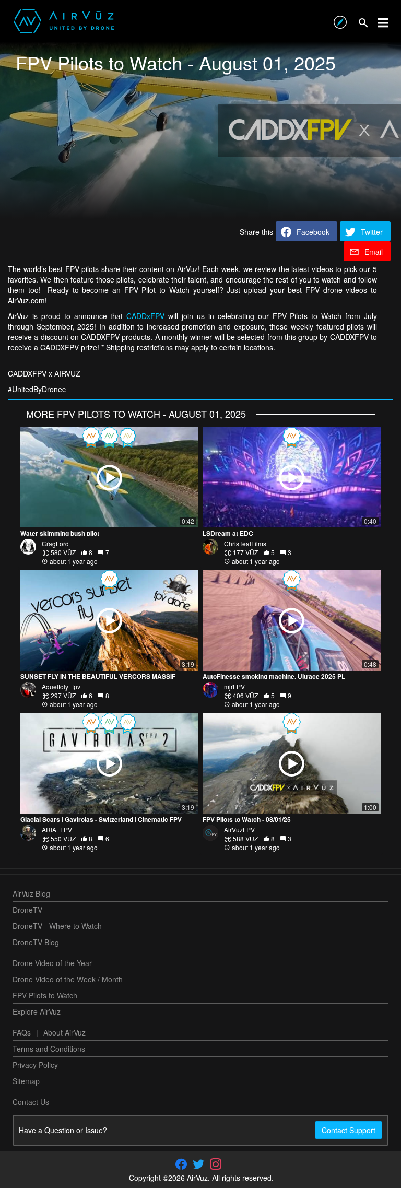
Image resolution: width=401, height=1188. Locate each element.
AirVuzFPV (239, 829)
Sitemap (26, 1081)
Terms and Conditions (49, 1048)
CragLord (55, 543)
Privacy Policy (35, 1065)
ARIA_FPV (57, 829)
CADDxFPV (145, 316)
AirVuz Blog (31, 893)
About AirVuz (64, 1032)
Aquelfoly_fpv (61, 686)
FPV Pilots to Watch (45, 995)
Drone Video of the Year (52, 963)
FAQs (22, 1032)
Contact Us (31, 1102)
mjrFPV (234, 686)
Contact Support (348, 1130)
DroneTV (27, 909)
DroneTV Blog (36, 942)
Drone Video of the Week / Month (68, 979)
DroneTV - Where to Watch (57, 926)
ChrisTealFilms (245, 543)
